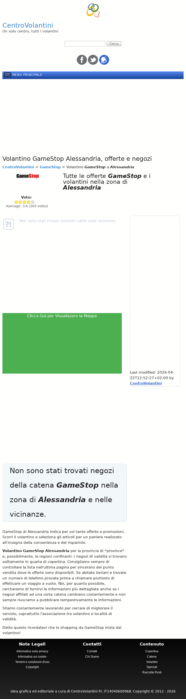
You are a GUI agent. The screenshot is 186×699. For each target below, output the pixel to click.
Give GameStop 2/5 (20, 202)
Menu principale (27, 75)
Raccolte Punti (152, 672)
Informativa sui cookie (32, 656)
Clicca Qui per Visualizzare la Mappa (62, 316)
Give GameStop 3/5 (25, 202)
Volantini (152, 662)
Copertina (151, 651)
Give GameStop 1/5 (16, 202)
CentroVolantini (27, 25)
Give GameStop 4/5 (29, 202)
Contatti (92, 651)
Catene (152, 656)
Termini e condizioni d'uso (32, 662)
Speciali (152, 667)
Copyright (32, 667)
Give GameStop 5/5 (33, 202)
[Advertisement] (93, 116)
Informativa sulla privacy (32, 651)
